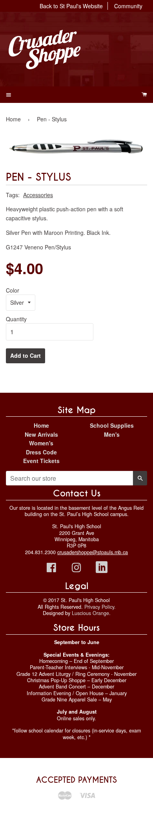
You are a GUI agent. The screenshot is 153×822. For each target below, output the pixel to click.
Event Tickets (41, 461)
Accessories (38, 195)
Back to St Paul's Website (71, 6)
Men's (112, 434)
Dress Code (41, 452)
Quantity (16, 319)
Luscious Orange (90, 613)
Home (13, 119)
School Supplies (112, 425)
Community (128, 6)
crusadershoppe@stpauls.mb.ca (92, 552)
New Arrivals (41, 434)
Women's (41, 443)
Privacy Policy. (100, 606)
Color (12, 290)
